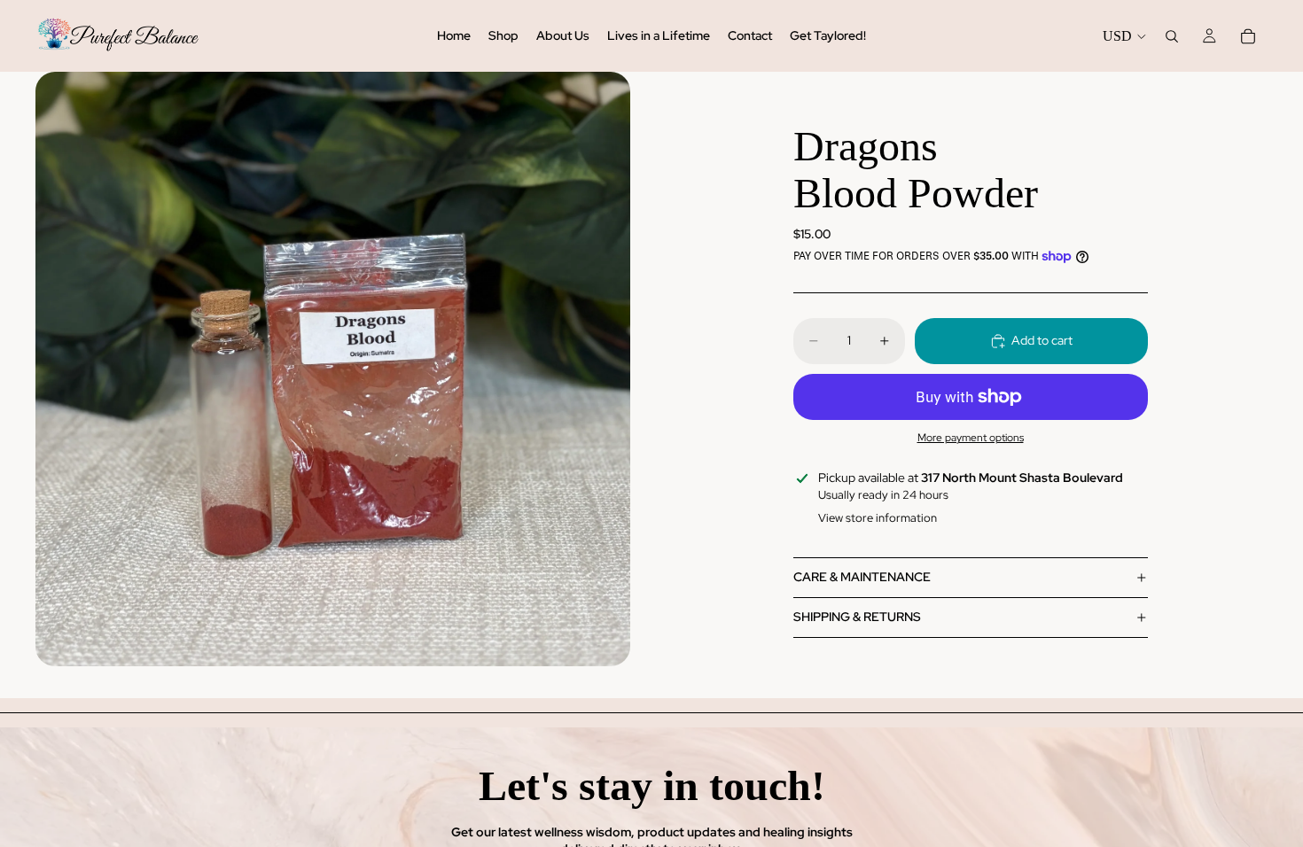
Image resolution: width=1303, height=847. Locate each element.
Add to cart (1042, 340)
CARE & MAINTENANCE (862, 577)
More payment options (970, 438)
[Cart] (1248, 36)
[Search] (1171, 36)
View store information (877, 517)
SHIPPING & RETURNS (857, 617)
